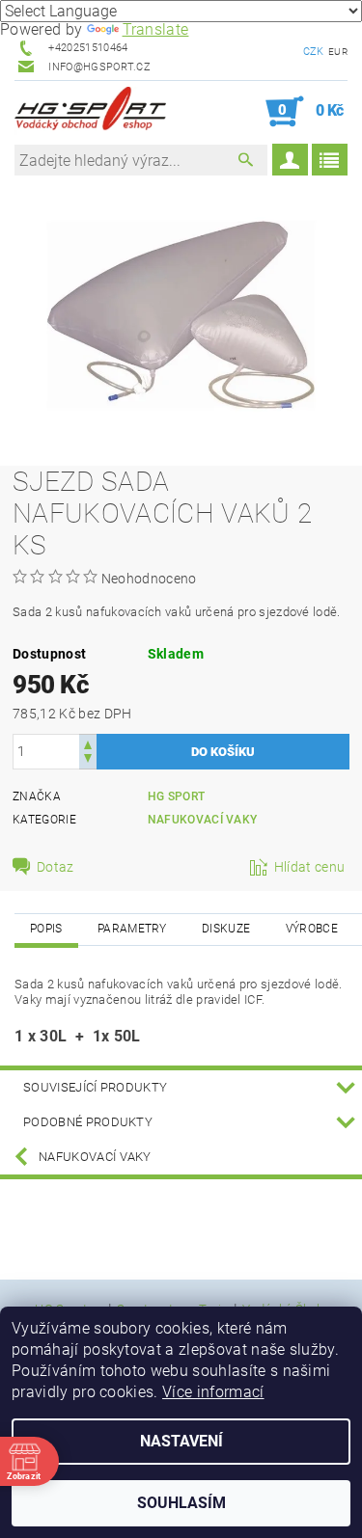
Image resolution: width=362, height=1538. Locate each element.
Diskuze (226, 928)
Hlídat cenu (310, 867)
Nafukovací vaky (203, 819)
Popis (46, 928)
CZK (313, 51)
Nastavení (181, 1441)
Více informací (213, 1392)
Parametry (132, 928)
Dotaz (55, 867)
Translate (156, 29)
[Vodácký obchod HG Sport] (90, 112)
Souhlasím (181, 1503)
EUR (338, 51)
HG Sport (177, 796)
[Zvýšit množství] (88, 743)
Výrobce (312, 928)
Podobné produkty (88, 1122)
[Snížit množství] (88, 760)
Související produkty (95, 1087)
